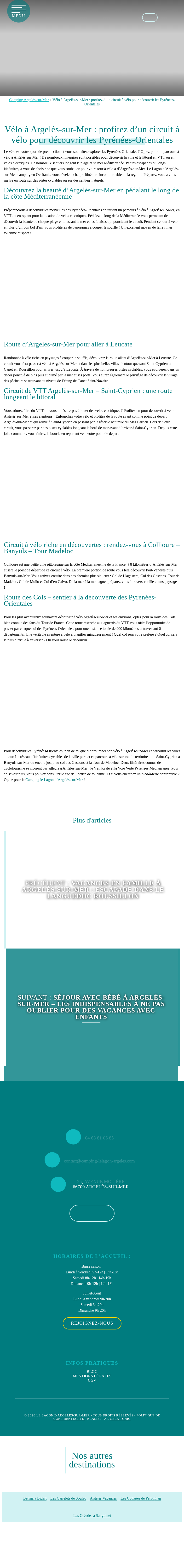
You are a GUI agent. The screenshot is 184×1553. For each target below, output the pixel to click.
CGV (92, 1380)
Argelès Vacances (103, 1498)
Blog (92, 1371)
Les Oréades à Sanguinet (92, 1515)
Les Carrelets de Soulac (68, 1498)
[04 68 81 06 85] (150, 17)
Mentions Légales (92, 1376)
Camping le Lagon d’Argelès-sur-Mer (54, 780)
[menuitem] (92, 1371)
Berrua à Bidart (34, 1498)
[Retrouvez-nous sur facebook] (165, 16)
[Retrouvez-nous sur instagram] (176, 16)
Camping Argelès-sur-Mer (29, 100)
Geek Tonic (120, 1419)
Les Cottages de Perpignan (141, 1498)
